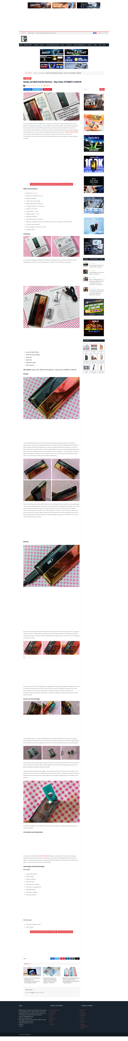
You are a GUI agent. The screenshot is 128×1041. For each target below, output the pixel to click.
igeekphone (28, 1034)
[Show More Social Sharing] (53, 89)
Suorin (35, 193)
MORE (95, 45)
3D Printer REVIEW (94, 259)
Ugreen (83, 1028)
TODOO (52, 1024)
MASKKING (52, 1019)
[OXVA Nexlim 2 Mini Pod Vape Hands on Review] (85, 264)
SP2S (51, 1020)
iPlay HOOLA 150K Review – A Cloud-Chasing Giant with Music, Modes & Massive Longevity (96, 292)
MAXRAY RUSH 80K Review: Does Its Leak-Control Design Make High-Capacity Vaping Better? (71, 980)
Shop (104, 45)
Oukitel (82, 1024)
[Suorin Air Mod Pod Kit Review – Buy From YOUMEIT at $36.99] (51, 106)
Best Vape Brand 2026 (79, 45)
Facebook (21, 1024)
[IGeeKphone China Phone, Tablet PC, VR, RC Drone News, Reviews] (24, 39)
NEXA (51, 1017)
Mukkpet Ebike (84, 1026)
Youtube (21, 1026)
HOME (21, 45)
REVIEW (89, 45)
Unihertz (83, 1017)
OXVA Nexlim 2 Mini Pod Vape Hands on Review (96, 266)
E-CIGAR (27, 78)
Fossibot (83, 1015)
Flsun (82, 1019)
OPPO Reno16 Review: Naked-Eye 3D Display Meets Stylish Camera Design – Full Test (43, 33)
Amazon (36, 45)
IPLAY (51, 1022)
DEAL (100, 45)
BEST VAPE (69, 45)
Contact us (21, 1016)
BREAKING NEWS (28, 45)
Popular (86, 259)
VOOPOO (52, 1013)
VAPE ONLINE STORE (55, 1010)
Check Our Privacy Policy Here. (25, 1018)
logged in (33, 992)
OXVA (51, 1015)
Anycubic (83, 1020)
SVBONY (83, 1010)
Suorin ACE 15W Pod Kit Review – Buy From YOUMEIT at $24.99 (53, 370)
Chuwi (82, 1011)
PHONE (41, 45)
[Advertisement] (64, 20)
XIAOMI (101, 259)
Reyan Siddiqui (32, 85)
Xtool (82, 1022)
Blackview (83, 1013)
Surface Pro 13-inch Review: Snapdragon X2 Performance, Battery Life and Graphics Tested (32, 980)
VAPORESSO (53, 1011)
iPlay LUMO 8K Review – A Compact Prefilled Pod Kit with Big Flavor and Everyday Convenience (96, 282)
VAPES (62, 45)
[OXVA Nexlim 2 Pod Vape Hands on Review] (85, 272)
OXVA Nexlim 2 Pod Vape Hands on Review (96, 273)
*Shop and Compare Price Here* (26, 1022)
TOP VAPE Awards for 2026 (53, 45)
